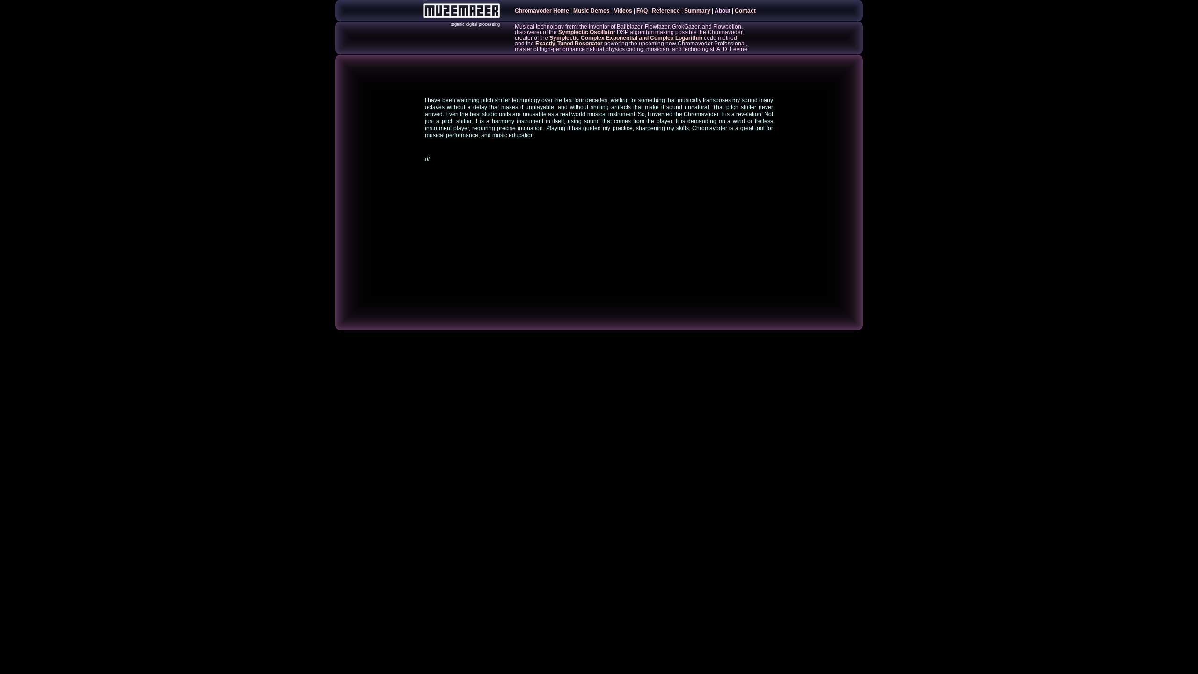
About (722, 10)
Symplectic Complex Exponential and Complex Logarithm (625, 38)
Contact (745, 10)
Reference (666, 10)
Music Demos (591, 10)
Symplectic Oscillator (586, 32)
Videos (623, 10)
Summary (697, 10)
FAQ (642, 10)
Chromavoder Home (542, 10)
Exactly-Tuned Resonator (569, 43)
